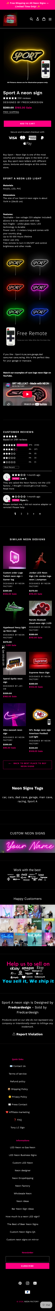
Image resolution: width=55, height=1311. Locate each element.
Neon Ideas (22, 1201)
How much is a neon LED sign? (23, 1216)
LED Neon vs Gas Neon (22, 1147)
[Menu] (50, 19)
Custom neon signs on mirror (22, 1239)
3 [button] (27, 513)
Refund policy (17, 1081)
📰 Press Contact (17, 1104)
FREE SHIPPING (11, 112)
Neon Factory (22, 1185)
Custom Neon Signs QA (22, 1232)
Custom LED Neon (23, 1162)
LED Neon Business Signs (23, 1155)
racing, (22, 801)
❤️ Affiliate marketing (18, 1112)
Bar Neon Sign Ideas (23, 1208)
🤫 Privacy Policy (17, 1096)
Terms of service (18, 1073)
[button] (10, 98)
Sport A (32, 801)
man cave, (46, 797)
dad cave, (21, 797)
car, (4, 797)
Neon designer (23, 1170)
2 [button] (21, 513)
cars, (11, 797)
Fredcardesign (32, 102)
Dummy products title (23, 2)
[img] (19, 475)
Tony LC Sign (18, 1127)
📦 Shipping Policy (18, 1089)
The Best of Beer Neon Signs (22, 1224)
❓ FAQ (18, 1119)
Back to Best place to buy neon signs (29, 764)
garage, (33, 797)
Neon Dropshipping (22, 1178)
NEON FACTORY (31, 1301)
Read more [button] (8, 488)
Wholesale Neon (23, 1193)
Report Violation (29, 1034)
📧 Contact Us (18, 1066)
